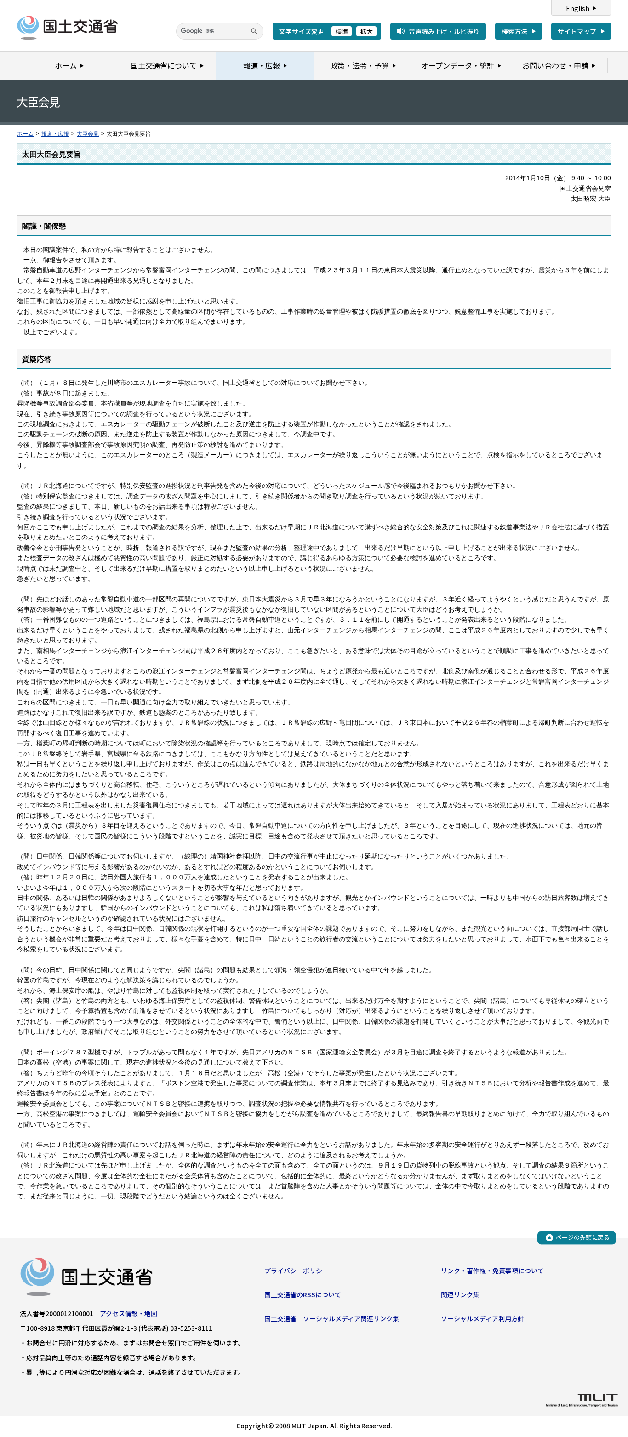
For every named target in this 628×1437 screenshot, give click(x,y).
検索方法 (514, 31)
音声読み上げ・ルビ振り (444, 31)
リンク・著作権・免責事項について (492, 1270)
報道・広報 (55, 134)
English (577, 8)
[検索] (254, 31)
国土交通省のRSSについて (302, 1294)
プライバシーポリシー (296, 1270)
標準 (341, 31)
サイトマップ (577, 31)
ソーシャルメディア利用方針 (482, 1318)
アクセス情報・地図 (128, 1313)
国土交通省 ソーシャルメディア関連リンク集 (331, 1318)
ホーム (25, 134)
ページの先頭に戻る (583, 1237)
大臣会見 (88, 134)
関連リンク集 (460, 1294)
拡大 (366, 31)
